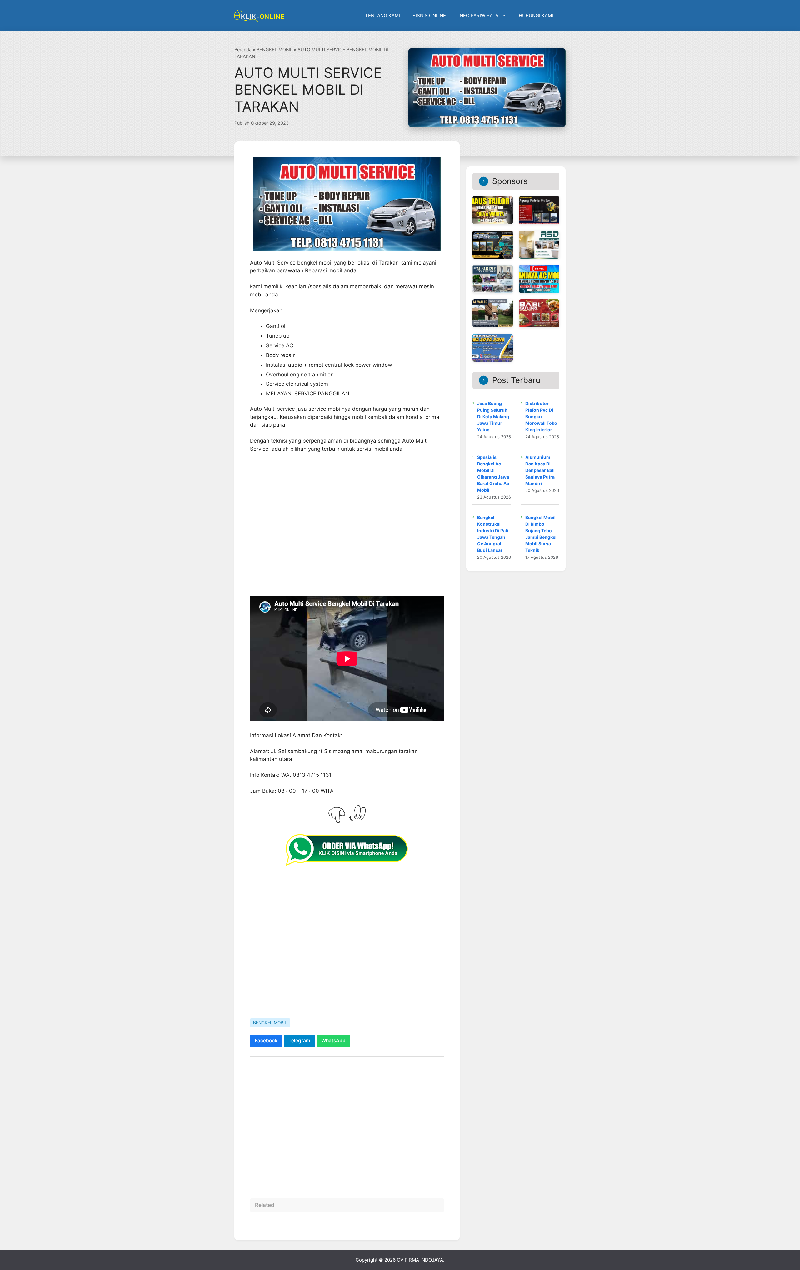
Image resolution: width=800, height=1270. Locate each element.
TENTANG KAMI (382, 15)
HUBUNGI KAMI (536, 15)
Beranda (243, 49)
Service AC (279, 345)
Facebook (266, 1041)
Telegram (299, 1041)
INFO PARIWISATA (478, 15)
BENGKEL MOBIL (274, 49)
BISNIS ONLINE (429, 15)
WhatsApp (333, 1041)
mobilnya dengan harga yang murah (373, 409)
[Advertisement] (347, 1121)
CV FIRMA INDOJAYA (420, 1260)
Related (264, 1205)
